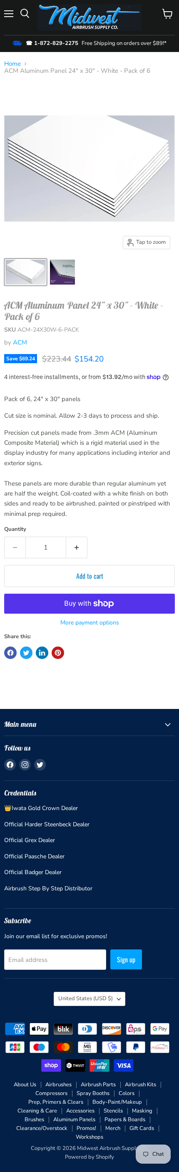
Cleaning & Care (37, 1111)
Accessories (80, 1111)
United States (85, 998)
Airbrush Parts (98, 1084)
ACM (20, 342)
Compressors (51, 1093)
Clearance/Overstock (41, 1128)
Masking (142, 1111)
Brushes (34, 1119)
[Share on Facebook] (10, 653)
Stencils (113, 1111)
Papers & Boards (124, 1119)
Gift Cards (141, 1128)
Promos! (86, 1128)
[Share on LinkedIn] (42, 653)
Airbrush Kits (140, 1084)
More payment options (89, 622)
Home (12, 63)
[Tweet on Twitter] (26, 653)
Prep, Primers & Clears (55, 1102)
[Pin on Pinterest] (58, 653)
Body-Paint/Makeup (117, 1102)
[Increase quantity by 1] (76, 547)
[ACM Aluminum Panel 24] (26, 272)
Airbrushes (58, 1084)
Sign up (126, 959)
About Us (25, 1084)
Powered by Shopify (89, 1157)
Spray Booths (93, 1093)
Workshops (89, 1137)
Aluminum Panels (74, 1119)
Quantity (15, 529)
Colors (126, 1093)
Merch (112, 1128)
